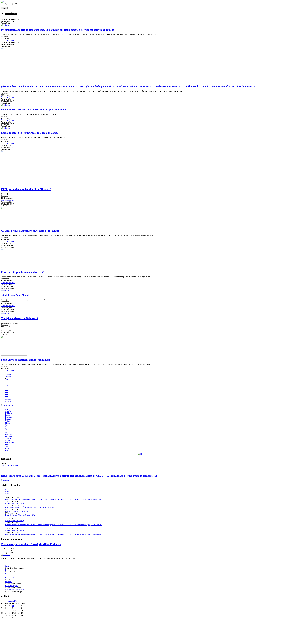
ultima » (8, 402)
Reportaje (8, 434)
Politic (7, 415)
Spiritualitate (9, 429)
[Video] (140, 454)
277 (6, 392)
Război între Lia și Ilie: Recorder (16, 511)
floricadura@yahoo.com (9, 465)
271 (6, 380)
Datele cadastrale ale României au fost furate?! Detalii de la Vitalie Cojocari (31, 507)
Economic (8, 417)
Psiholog (8, 444)
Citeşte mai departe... (8, 40)
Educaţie (8, 419)
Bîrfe (7, 448)
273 (6, 384)
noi (6, 490)
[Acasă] (4, 2)
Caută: (3, 6)
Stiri (6, 432)
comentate (8, 493)
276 (6, 390)
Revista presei (10, 442)
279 (6, 396)
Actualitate (9, 411)
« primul (8, 374)
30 (13, 606)
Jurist (7, 446)
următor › (8, 400)
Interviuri (8, 436)
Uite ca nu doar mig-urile (14, 578)
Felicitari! (8, 582)
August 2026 (12, 601)
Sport (7, 425)
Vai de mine (9, 574)
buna (7, 566)
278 (6, 394)
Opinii (7, 440)
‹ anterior (8, 376)
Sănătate (8, 427)
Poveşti (7, 450)
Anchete (8, 438)
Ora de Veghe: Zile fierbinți (14, 503)
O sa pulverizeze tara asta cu (15, 590)
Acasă (7, 409)
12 (9, 610)
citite (7, 492)
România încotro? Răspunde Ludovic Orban (20, 515)
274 (6, 386)
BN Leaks (8, 413)
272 (6, 382)
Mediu (7, 423)
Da (6, 570)
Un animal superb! (11, 586)
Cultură (7, 421)
